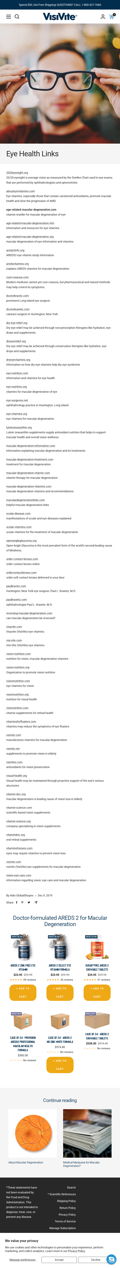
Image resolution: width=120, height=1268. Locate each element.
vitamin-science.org (18, 821)
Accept (59, 1259)
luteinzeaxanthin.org (19, 427)
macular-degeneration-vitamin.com (28, 473)
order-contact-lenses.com (22, 559)
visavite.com (14, 626)
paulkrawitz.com (16, 599)
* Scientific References (62, 1194)
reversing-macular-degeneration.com (29, 613)
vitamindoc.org (15, 834)
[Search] (17, 16)
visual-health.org (16, 775)
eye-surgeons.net (17, 400)
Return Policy (68, 1208)
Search (71, 1187)
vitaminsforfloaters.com (21, 721)
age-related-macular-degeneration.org (30, 236)
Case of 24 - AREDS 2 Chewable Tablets (97, 1036)
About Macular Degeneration (25, 1162)
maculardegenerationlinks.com (25, 500)
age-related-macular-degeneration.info (30, 223)
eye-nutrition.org (16, 386)
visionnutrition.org (17, 694)
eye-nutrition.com (17, 373)
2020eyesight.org (17, 172)
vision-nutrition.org (17, 667)
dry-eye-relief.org (16, 323)
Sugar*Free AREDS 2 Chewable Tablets (97, 967)
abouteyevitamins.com (20, 191)
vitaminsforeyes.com (19, 848)
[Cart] (111, 16)
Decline (95, 1259)
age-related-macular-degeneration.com (31, 209)
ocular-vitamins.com (19, 527)
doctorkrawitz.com (18, 309)
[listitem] (16, 902)
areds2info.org (15, 250)
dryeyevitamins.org (18, 359)
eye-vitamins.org (16, 413)
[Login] (103, 16)
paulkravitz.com (16, 586)
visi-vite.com (14, 640)
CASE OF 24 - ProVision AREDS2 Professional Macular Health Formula (23, 1044)
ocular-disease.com (18, 513)
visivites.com (14, 762)
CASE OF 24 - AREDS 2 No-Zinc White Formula (60, 1039)
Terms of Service (65, 1221)
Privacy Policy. (77, 1251)
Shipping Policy (66, 1201)
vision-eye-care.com (18, 875)
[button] (111, 1259)
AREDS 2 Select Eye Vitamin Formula (60, 967)
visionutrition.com (17, 708)
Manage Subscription (62, 1228)
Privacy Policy (67, 1214)
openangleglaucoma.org (21, 540)
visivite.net (13, 748)
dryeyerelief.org (16, 341)
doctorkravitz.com (17, 295)
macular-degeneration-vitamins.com (28, 486)
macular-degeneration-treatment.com (29, 459)
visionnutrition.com (18, 681)
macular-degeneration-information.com (30, 445)
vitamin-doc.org (16, 794)
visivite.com (13, 735)
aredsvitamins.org (17, 263)
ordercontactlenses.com (21, 572)
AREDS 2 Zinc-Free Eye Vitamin (22, 967)
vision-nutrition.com (18, 653)
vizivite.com (13, 862)
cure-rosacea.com (17, 277)
